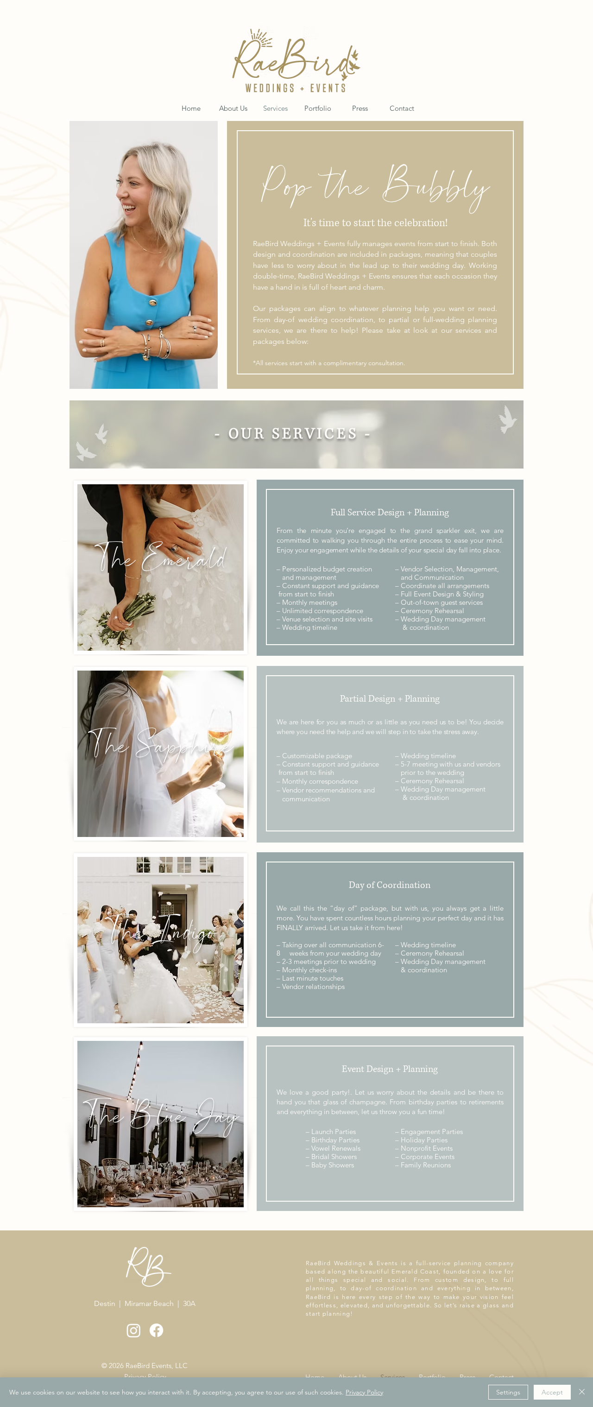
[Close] (581, 1392)
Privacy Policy (364, 1392)
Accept (552, 1392)
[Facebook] (156, 1330)
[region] (160, 567)
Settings (508, 1392)
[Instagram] (134, 1330)
